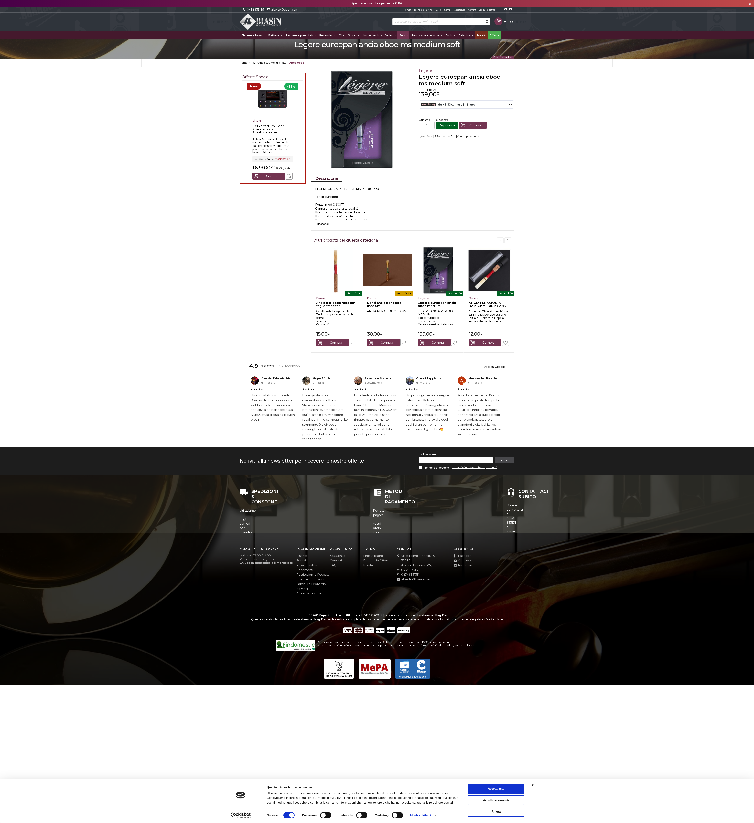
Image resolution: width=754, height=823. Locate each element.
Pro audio (326, 35)
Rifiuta (496, 811)
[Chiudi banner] (532, 785)
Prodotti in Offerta (376, 560)
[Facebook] (501, 9)
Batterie (274, 35)
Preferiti (427, 136)
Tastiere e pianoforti (300, 35)
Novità (481, 35)
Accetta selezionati (496, 800)
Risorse (301, 556)
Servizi (447, 9)
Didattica (464, 35)
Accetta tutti (496, 788)
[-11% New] (272, 116)
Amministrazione (308, 593)
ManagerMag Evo (434, 615)
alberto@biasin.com (284, 9)
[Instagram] (510, 9)
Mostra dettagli (420, 815)
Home (244, 62)
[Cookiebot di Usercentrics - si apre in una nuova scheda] (240, 815)
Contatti (472, 9)
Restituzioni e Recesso (313, 574)
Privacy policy (306, 565)
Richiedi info (444, 136)
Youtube (464, 560)
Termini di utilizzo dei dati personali (474, 467)
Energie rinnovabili (310, 579)
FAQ (333, 565)
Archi (449, 35)
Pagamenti (304, 570)
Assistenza (459, 9)
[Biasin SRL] (261, 22)
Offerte (494, 35)
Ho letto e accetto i (437, 467)
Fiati (402, 35)
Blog (438, 9)
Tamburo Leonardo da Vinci (418, 9)
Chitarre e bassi (252, 35)
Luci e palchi (371, 35)
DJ (340, 35)
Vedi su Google (494, 367)
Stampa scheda (469, 136)
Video (389, 35)
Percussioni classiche (425, 35)
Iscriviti (504, 460)
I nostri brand (373, 556)
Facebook (465, 556)
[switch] (325, 815)
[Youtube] (506, 9)
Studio (352, 35)
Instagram (465, 565)
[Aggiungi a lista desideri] (353, 342)
